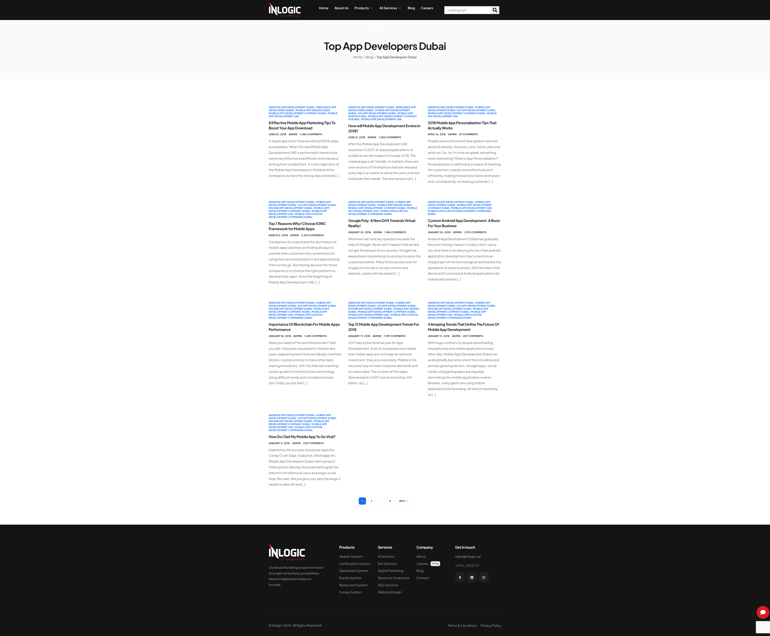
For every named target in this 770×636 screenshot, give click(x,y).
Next (402, 501)
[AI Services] (394, 557)
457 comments (473, 336)
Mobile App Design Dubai (313, 110)
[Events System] (355, 579)
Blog (411, 8)
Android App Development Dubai (291, 107)
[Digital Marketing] (394, 571)
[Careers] (432, 564)
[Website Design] (394, 593)
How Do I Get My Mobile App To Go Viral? (302, 436)
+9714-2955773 (467, 565)
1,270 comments (475, 232)
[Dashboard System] (355, 571)
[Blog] (432, 571)
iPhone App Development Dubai (290, 208)
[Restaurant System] (355, 586)
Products (362, 8)
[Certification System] (355, 564)
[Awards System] (355, 557)
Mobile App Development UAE (381, 119)
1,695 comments (315, 336)
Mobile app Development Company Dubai (297, 113)
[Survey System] (355, 593)
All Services (388, 8)
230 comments (313, 443)
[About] (432, 557)
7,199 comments (395, 336)
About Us (341, 8)
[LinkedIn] (472, 577)
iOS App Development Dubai (377, 113)
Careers (427, 8)
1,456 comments (390, 137)
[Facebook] (460, 577)
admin (293, 134)
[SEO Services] (394, 586)
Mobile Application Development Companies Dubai (295, 216)
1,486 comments (311, 134)
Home (323, 8)
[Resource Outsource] (394, 579)
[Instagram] (484, 577)
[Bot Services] (394, 564)
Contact (376, 28)
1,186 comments (395, 232)
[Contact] (432, 579)
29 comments (468, 134)
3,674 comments (312, 235)
